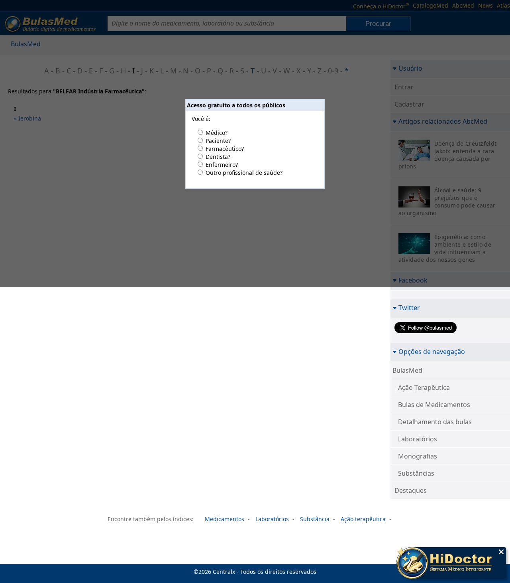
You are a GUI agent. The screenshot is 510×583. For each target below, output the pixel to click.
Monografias (417, 456)
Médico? (217, 132)
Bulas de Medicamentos (434, 404)
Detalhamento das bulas (435, 421)
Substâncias (416, 473)
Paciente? (218, 140)
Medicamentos (224, 519)
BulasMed (407, 370)
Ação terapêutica (363, 519)
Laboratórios (417, 439)
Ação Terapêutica (424, 387)
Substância (315, 519)
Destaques (410, 490)
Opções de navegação (431, 351)
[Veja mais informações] (451, 564)
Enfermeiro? (222, 164)
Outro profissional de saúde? (244, 172)
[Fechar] (501, 552)
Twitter (409, 307)
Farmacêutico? (225, 148)
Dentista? (218, 156)
